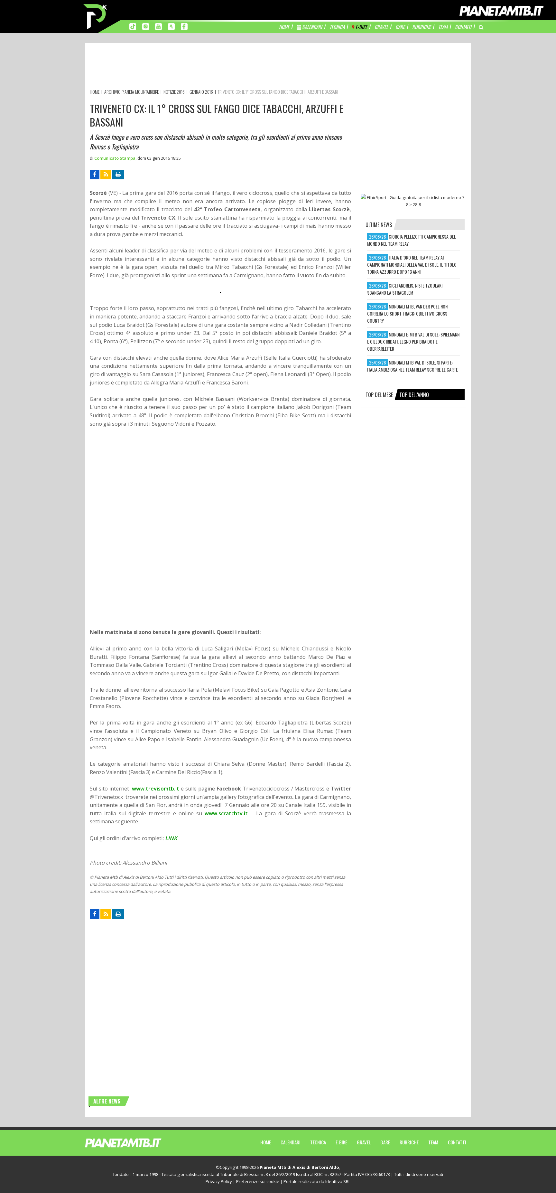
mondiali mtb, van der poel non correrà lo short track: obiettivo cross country (407, 313)
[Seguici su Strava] (171, 26)
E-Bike (341, 1142)
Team (433, 1142)
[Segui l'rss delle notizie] (105, 174)
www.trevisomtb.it (155, 788)
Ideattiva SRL (337, 1181)
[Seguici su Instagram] (146, 26)
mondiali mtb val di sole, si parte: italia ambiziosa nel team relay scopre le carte (412, 366)
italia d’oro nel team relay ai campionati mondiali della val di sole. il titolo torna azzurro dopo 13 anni (412, 264)
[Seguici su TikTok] (133, 26)
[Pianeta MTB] (135, 1142)
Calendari (291, 1142)
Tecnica (318, 1142)
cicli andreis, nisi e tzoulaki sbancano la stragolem (404, 289)
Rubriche (409, 1142)
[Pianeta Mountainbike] (95, 16)
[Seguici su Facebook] (184, 26)
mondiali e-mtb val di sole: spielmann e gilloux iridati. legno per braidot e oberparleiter (413, 341)
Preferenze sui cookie (257, 1181)
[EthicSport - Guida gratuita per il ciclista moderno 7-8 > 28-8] (413, 201)
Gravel (364, 1142)
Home (265, 1142)
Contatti (457, 1142)
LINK (171, 838)
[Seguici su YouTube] (158, 26)
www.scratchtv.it (226, 813)
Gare (385, 1142)
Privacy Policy (219, 1181)
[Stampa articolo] (118, 174)
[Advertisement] (207, 66)
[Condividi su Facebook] (94, 174)
